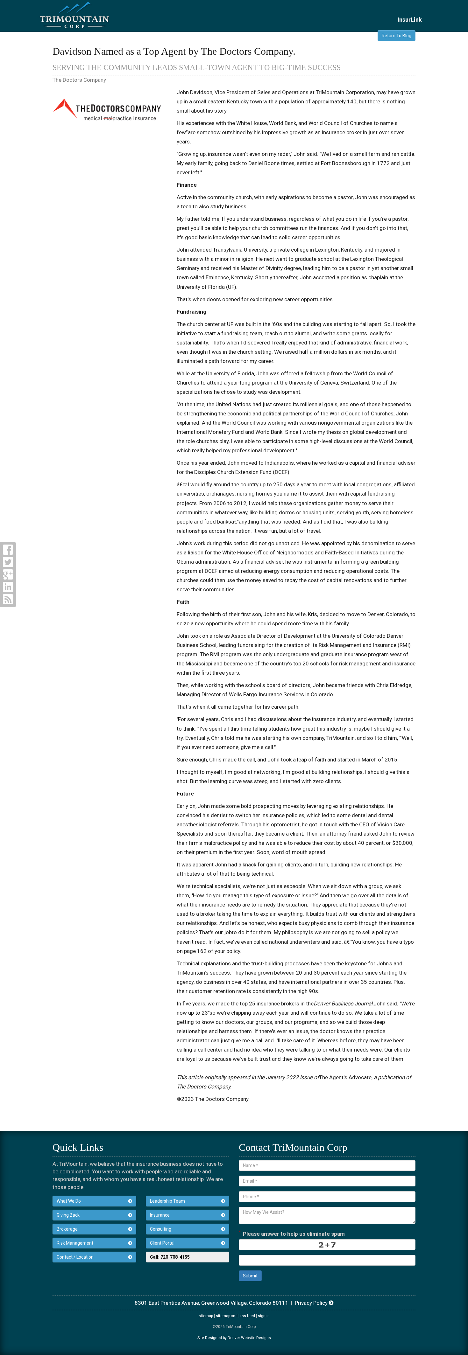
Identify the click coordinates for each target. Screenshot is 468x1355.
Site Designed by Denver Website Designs (234, 1338)
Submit (250, 1275)
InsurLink (410, 19)
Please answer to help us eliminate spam (292, 1233)
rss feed (247, 1316)
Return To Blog (396, 35)
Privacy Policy (312, 1303)
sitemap (206, 1316)
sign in (264, 1316)
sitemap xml (227, 1316)
